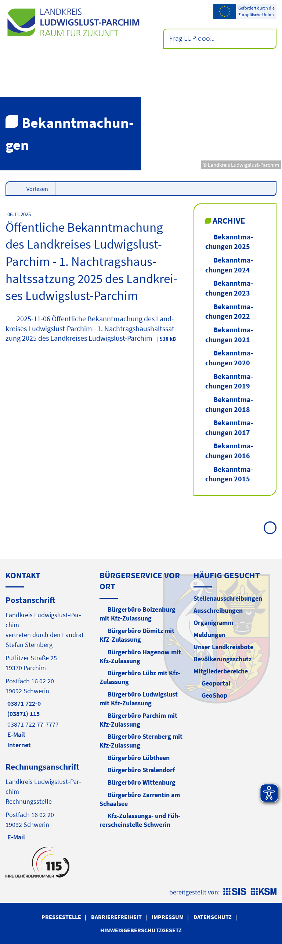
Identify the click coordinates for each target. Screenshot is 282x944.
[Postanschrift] (47, 672)
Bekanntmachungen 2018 (229, 404)
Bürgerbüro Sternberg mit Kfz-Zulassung (141, 740)
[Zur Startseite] (73, 22)
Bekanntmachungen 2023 (229, 287)
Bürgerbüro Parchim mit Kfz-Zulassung (138, 719)
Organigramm (213, 622)
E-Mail (15, 734)
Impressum (168, 917)
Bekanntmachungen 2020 (229, 357)
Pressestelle (61, 917)
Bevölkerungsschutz (223, 659)
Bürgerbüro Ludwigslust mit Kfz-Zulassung (139, 698)
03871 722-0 (23, 703)
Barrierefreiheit (116, 917)
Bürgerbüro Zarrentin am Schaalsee (140, 799)
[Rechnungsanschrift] (47, 801)
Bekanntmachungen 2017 (229, 427)
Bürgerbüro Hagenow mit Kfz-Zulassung (140, 656)
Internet (18, 745)
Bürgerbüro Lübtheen (139, 757)
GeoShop (214, 695)
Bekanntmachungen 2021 (229, 334)
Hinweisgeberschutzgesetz (141, 930)
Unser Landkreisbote (223, 647)
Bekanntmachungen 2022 (229, 311)
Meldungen (209, 634)
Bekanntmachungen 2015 (229, 474)
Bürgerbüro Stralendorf (141, 770)
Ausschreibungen (218, 610)
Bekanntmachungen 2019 (229, 381)
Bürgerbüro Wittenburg (142, 782)
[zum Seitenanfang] (270, 527)
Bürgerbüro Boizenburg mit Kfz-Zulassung (138, 613)
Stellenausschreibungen (228, 598)
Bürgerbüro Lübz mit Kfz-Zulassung (140, 677)
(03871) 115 (23, 713)
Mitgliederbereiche (221, 671)
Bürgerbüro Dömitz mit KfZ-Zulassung (137, 635)
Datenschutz (213, 917)
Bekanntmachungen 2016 (229, 450)
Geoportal (216, 683)
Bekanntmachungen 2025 (229, 241)
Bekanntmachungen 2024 (229, 264)
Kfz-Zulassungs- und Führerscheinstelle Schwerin (140, 820)
